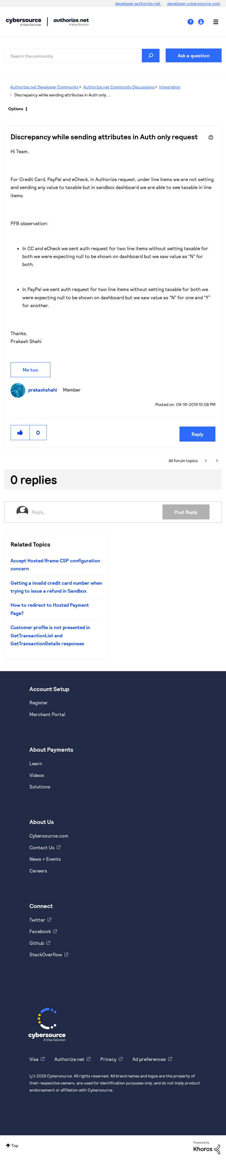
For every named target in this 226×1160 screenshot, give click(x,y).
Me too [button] (30, 369)
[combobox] (82, 56)
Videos (36, 775)
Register (38, 702)
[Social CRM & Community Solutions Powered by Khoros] (207, 1147)
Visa (34, 1059)
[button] (20, 432)
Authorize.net (69, 1059)
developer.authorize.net (138, 3)
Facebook (40, 931)
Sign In (201, 22)
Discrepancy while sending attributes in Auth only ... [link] (62, 94)
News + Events (45, 859)
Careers (38, 870)
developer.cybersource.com (193, 3)
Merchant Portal (47, 714)
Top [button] (14, 1145)
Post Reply (186, 512)
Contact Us (41, 847)
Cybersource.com (48, 835)
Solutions (39, 786)
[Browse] (212, 22)
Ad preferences (149, 1059)
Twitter (37, 919)
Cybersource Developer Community (23, 21)
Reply (197, 434)
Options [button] (15, 108)
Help (192, 22)
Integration (169, 86)
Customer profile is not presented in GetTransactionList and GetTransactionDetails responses (50, 635)
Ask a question (194, 55)
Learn (35, 763)
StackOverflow (45, 954)
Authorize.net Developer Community (44, 86)
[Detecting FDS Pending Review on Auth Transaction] (216, 460)
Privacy (108, 1059)
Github (36, 943)
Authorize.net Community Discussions (118, 86)
